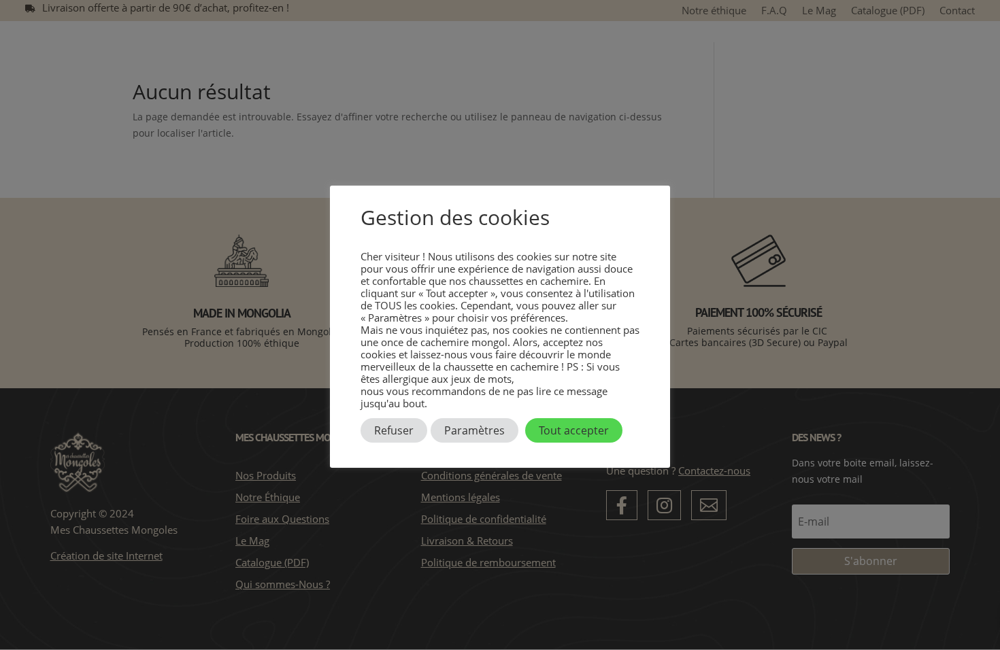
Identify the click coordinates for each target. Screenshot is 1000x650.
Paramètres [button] (474, 430)
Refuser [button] (394, 430)
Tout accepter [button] (574, 430)
